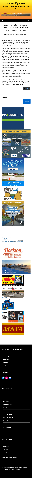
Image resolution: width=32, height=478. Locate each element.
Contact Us (6, 359)
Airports (5, 394)
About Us (5, 362)
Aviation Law (6, 398)
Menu (28, 20)
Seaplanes (5, 424)
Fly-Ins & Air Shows (8, 411)
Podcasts (5, 369)
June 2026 (5, 452)
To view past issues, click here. (10, 457)
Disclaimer (5, 372)
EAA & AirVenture (7, 404)
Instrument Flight (7, 414)
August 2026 (6, 446)
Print (25, 88)
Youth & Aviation (7, 427)
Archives (5, 365)
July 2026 (5, 449)
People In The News (8, 417)
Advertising (6, 356)
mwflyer (24, 30)
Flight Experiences (7, 407)
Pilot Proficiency (7, 420)
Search (4, 97)
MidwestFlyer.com (16, 3)
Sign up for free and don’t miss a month (12, 467)
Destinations (6, 401)
